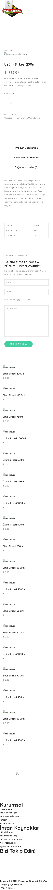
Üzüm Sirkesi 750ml (13, 481)
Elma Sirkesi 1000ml (14, 395)
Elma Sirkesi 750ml (13, 416)
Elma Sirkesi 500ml (13, 610)
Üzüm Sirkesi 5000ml (14, 589)
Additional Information (26, 157)
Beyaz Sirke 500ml (13, 675)
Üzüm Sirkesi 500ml (13, 459)
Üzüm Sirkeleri (34, 118)
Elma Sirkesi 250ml (13, 546)
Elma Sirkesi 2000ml (14, 373)
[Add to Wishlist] (9, 101)
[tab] (26, 148)
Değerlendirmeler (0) (26, 167)
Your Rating (9, 299)
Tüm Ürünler (21, 118)
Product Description (26, 147)
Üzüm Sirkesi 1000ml (14, 503)
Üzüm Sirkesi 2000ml (14, 438)
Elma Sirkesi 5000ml (14, 567)
